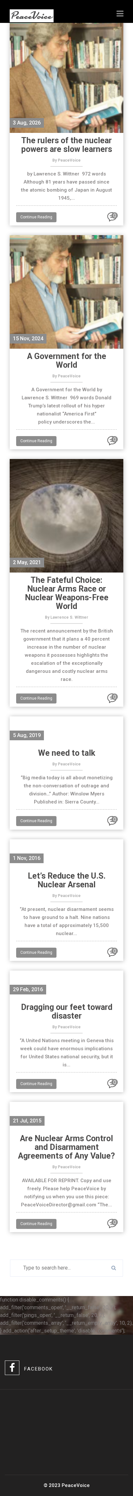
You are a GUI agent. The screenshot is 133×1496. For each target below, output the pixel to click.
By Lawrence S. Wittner (66, 617)
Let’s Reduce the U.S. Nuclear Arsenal (67, 880)
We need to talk (66, 753)
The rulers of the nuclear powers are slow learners (66, 145)
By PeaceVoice (66, 160)
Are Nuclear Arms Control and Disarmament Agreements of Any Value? (66, 1147)
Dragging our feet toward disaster (66, 1011)
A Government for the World (66, 361)
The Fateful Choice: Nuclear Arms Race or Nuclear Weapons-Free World (66, 593)
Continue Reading (36, 217)
